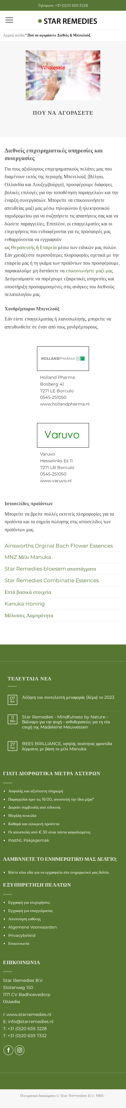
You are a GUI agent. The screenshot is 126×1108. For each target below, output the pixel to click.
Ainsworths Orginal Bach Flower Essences (59, 545)
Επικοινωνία (18, 943)
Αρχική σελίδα (13, 35)
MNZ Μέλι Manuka (28, 557)
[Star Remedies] (67, 21)
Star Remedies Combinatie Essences (52, 580)
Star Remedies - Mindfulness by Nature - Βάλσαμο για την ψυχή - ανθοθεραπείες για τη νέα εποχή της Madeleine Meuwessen (66, 722)
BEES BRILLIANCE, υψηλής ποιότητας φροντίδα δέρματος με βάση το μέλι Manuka (67, 746)
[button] (9, 20)
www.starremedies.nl (28, 1014)
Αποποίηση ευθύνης (24, 918)
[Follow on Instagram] (20, 1050)
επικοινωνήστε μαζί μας (89, 271)
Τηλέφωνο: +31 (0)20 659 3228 (63, 5)
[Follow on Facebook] (8, 1050)
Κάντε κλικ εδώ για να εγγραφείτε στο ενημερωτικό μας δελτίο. (59, 872)
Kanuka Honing (25, 603)
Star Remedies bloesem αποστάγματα (50, 568)
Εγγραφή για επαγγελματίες (30, 910)
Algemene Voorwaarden (32, 927)
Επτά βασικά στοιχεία (28, 592)
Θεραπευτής (23, 247)
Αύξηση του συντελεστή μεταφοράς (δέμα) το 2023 (68, 697)
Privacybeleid (21, 935)
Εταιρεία (48, 247)
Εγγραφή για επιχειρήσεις (29, 902)
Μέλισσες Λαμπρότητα (29, 615)
